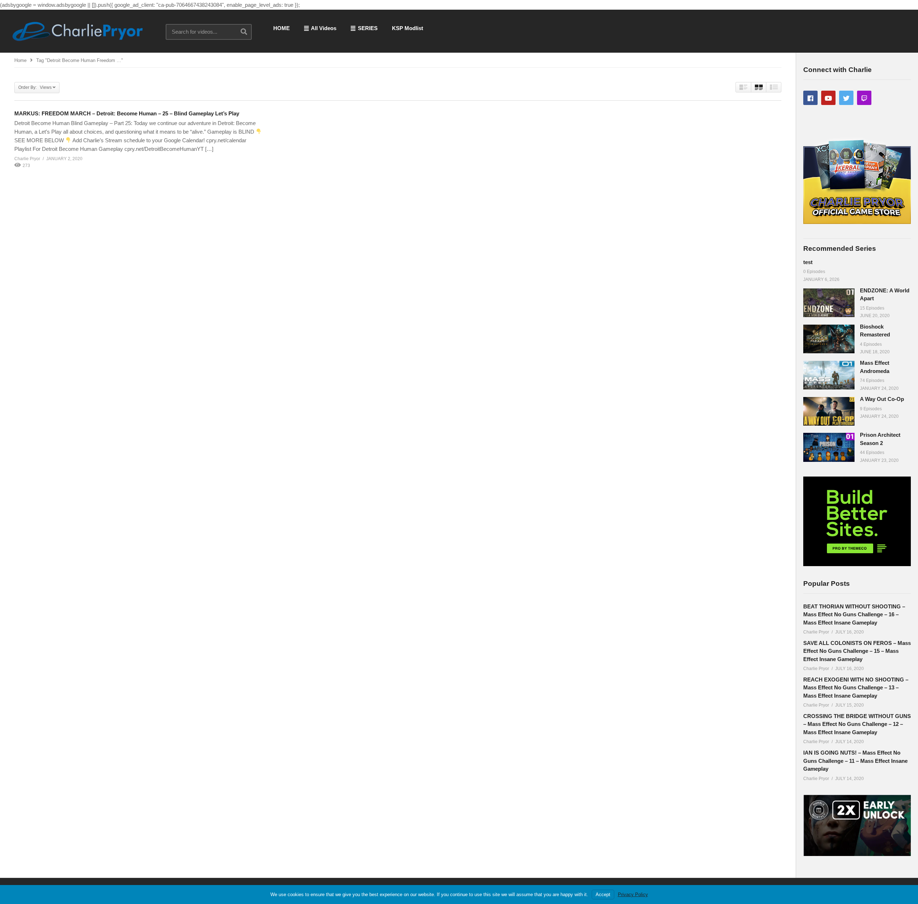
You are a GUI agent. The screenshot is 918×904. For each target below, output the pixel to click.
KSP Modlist (407, 28)
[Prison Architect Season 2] (829, 447)
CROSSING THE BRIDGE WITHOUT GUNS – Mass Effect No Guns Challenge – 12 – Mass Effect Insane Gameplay (857, 724)
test (808, 262)
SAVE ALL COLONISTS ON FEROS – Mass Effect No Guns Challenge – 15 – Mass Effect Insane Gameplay (857, 651)
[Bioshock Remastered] (829, 339)
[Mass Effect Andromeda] (829, 375)
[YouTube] (828, 98)
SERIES (367, 28)
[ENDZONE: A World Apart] (829, 302)
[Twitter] (846, 98)
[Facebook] (810, 98)
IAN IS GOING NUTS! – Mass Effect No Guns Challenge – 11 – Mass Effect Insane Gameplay (855, 761)
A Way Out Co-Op (882, 399)
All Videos (323, 28)
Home (20, 60)
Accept (603, 894)
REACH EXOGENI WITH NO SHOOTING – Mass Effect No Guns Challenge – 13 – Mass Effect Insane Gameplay (855, 687)
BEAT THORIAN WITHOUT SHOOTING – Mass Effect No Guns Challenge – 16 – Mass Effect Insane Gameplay (854, 614)
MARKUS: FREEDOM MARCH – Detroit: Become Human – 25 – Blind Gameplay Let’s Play (126, 113)
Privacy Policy (633, 894)
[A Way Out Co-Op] (829, 411)
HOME (281, 28)
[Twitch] (864, 98)
